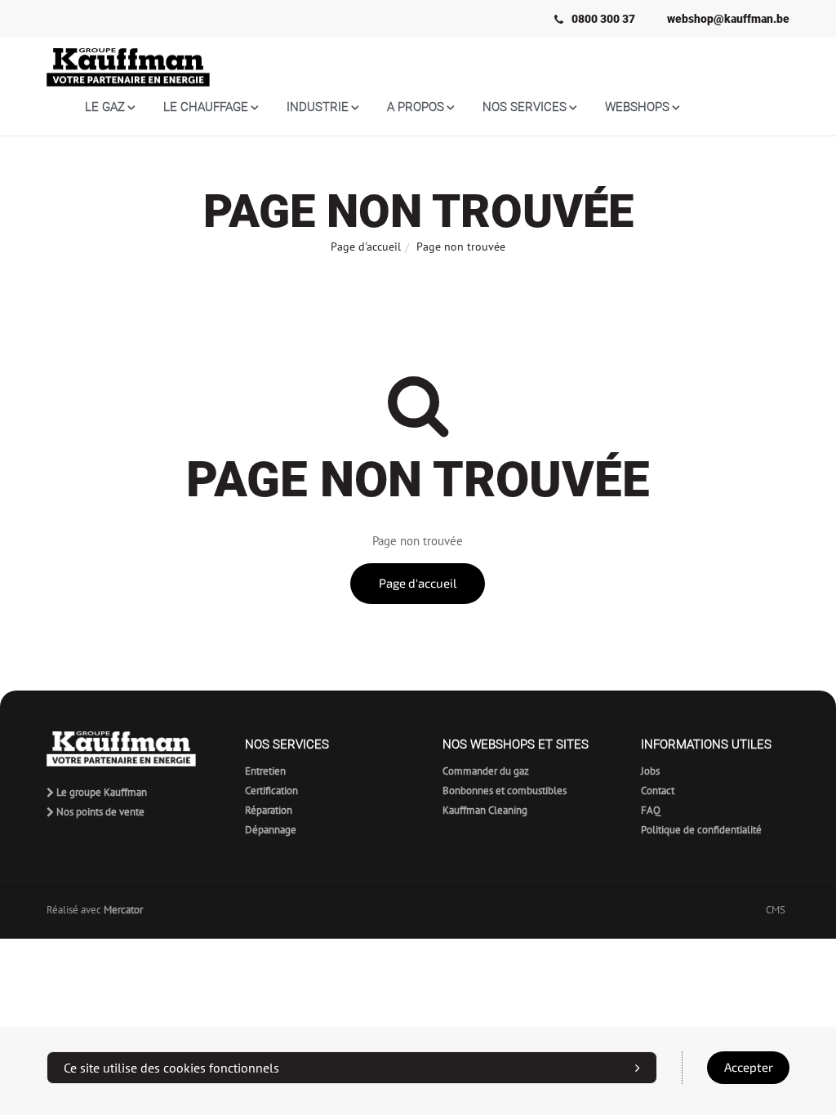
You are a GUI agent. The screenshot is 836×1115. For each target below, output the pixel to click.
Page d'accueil (366, 246)
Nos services (524, 107)
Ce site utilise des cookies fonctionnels (171, 1067)
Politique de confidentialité (701, 830)
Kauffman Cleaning (484, 810)
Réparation (268, 810)
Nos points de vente (99, 812)
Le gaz (105, 107)
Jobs (650, 771)
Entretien (265, 771)
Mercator (123, 910)
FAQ (650, 810)
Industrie (318, 107)
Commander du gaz (485, 771)
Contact (657, 790)
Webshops (637, 107)
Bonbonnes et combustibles (504, 790)
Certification (271, 790)
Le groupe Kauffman (100, 792)
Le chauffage (205, 107)
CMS (775, 910)
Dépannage (270, 830)
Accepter (748, 1067)
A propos (415, 107)
